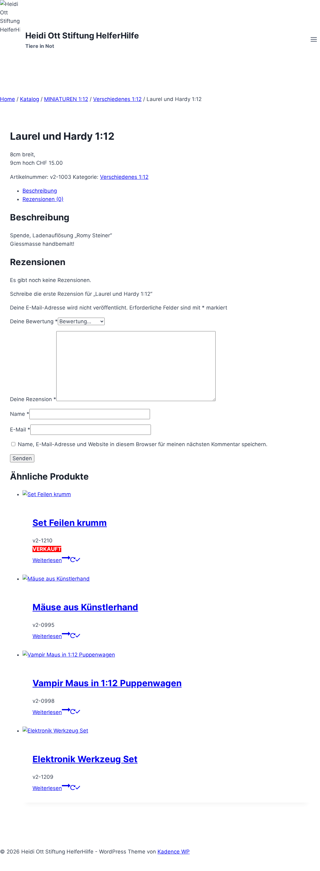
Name (19, 414)
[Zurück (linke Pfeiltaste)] (11, 435)
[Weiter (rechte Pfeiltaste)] (309, 435)
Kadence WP (174, 851)
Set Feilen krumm (69, 522)
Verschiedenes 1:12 (124, 177)
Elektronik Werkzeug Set (85, 759)
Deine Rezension (33, 399)
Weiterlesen (47, 560)
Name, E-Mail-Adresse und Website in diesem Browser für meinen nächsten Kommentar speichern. (143, 444)
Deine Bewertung (34, 321)
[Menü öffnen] (313, 40)
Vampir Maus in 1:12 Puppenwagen (107, 683)
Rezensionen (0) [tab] (42, 199)
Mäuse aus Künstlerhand (85, 607)
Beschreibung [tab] (39, 191)
